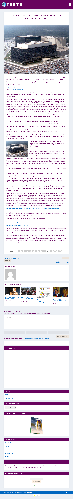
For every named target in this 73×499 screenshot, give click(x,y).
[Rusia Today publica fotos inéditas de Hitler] (12, 291)
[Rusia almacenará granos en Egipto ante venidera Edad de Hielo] (44, 292)
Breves (6, 394)
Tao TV (29, 21)
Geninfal (7, 446)
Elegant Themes (14, 492)
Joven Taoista (8, 450)
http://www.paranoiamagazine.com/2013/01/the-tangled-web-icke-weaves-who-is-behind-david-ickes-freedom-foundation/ (34, 222)
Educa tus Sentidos (10, 442)
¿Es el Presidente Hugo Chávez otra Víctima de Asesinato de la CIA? (59, 301)
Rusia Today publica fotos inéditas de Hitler (12, 298)
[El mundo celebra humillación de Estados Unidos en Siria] (28, 291)
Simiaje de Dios (9, 453)
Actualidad (41, 21)
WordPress (29, 492)
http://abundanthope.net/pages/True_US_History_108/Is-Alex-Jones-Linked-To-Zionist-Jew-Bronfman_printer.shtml (32, 208)
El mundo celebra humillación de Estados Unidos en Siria (27, 298)
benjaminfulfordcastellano (18, 89)
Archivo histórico (9, 398)
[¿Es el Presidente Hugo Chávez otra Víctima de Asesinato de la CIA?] (60, 292)
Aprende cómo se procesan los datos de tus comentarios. (37, 338)
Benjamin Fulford (12, 87)
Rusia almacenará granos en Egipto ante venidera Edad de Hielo (44, 301)
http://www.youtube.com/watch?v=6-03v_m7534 (17, 225)
